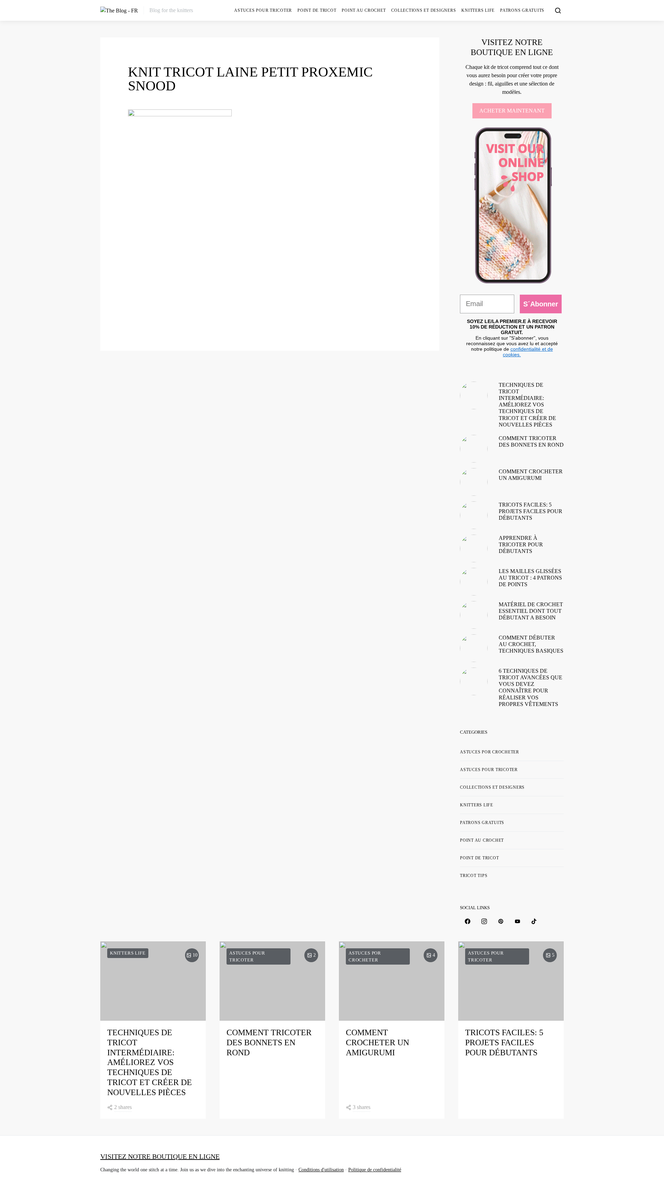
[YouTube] (517, 921)
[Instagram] (484, 921)
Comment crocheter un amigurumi (377, 1042)
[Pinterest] (500, 921)
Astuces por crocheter (489, 752)
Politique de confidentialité (374, 1169)
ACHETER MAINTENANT (512, 111)
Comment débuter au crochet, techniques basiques (531, 644)
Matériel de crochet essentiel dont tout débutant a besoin (531, 610)
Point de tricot (316, 10)
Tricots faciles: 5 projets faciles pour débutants (530, 511)
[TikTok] (534, 921)
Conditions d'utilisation (321, 1169)
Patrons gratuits (522, 10)
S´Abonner (540, 304)
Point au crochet (364, 10)
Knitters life (478, 10)
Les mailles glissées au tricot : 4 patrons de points (530, 577)
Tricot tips (473, 875)
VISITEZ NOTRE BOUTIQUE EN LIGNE (160, 1156)
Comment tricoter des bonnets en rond (269, 1042)
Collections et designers (423, 10)
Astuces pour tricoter (263, 10)
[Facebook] (467, 921)
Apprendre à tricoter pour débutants (521, 544)
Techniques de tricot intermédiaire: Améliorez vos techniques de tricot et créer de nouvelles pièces (527, 405)
